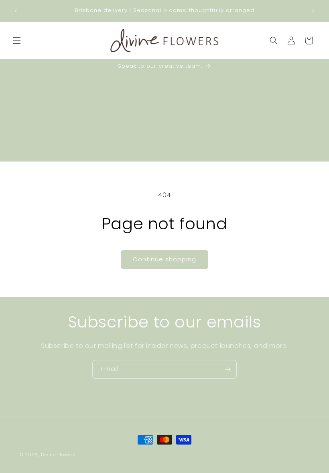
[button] (17, 40)
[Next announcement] (313, 11)
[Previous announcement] (15, 11)
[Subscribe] (227, 369)
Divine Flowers (58, 454)
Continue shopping (164, 259)
